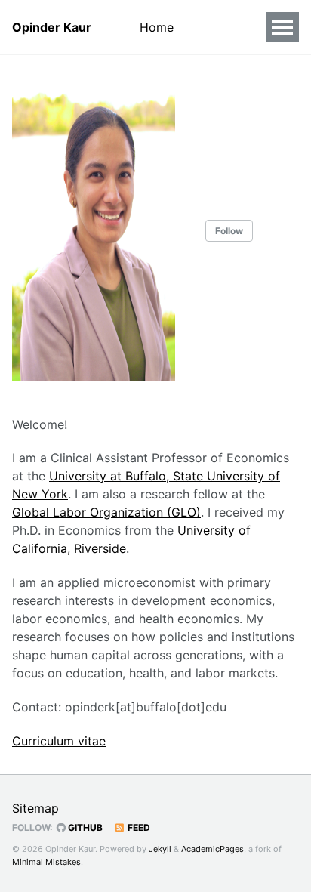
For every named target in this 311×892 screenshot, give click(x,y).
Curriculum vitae (59, 740)
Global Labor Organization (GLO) (106, 512)
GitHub (84, 827)
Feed (137, 827)
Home (157, 27)
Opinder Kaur (51, 27)
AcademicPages (212, 849)
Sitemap (35, 808)
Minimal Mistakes (46, 862)
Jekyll (160, 849)
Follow (229, 230)
